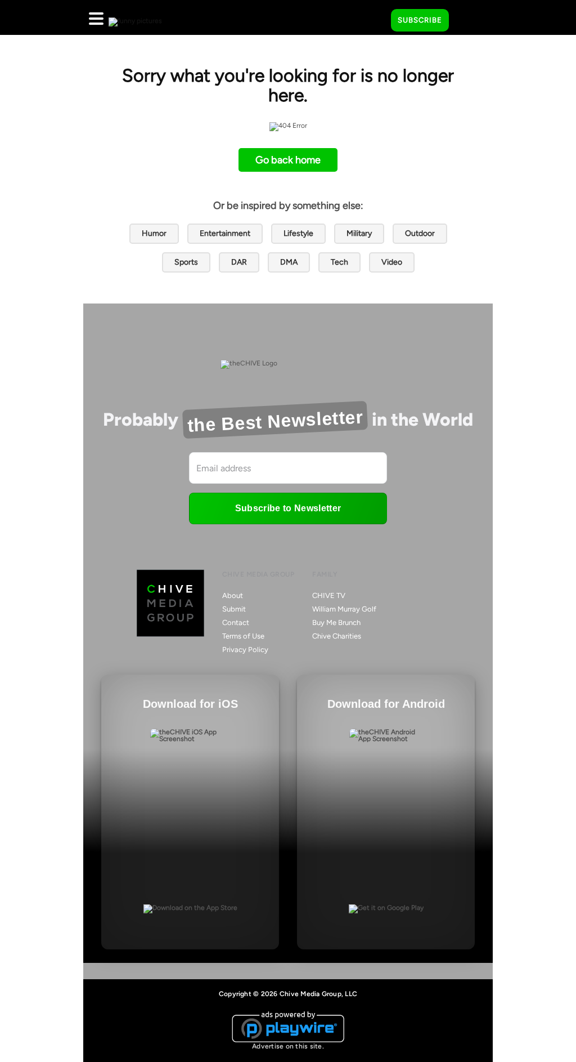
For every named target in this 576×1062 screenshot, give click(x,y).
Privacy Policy (245, 649)
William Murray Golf (344, 609)
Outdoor (420, 233)
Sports (186, 262)
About (232, 595)
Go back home (288, 160)
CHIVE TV (328, 595)
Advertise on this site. (288, 1046)
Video (391, 262)
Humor (154, 233)
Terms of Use (243, 636)
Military (359, 233)
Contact (235, 622)
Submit (234, 609)
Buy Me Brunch (336, 622)
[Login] (467, 21)
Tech (339, 262)
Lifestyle (298, 233)
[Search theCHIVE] (374, 17)
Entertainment (225, 233)
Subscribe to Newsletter (288, 508)
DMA (289, 262)
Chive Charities (336, 636)
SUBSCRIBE (420, 20)
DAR (239, 262)
